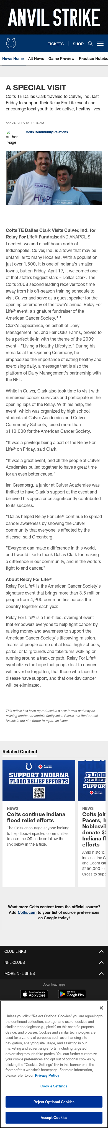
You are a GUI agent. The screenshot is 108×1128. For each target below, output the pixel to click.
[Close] (101, 1008)
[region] (54, 1064)
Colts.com (27, 912)
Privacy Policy (47, 1075)
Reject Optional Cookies (54, 1102)
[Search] (90, 43)
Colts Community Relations (47, 132)
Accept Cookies (54, 1117)
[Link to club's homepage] (11, 41)
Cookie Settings (54, 1086)
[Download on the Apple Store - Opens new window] (34, 994)
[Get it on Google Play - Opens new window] (72, 997)
